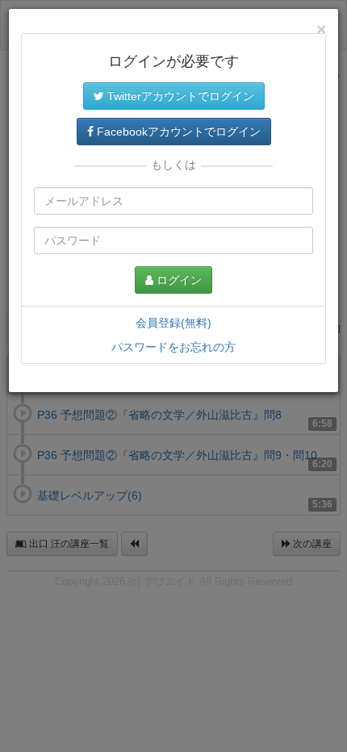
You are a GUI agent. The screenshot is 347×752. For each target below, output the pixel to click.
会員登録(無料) (173, 322)
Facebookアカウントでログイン (177, 131)
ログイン (177, 280)
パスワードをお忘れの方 (173, 346)
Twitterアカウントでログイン (179, 96)
